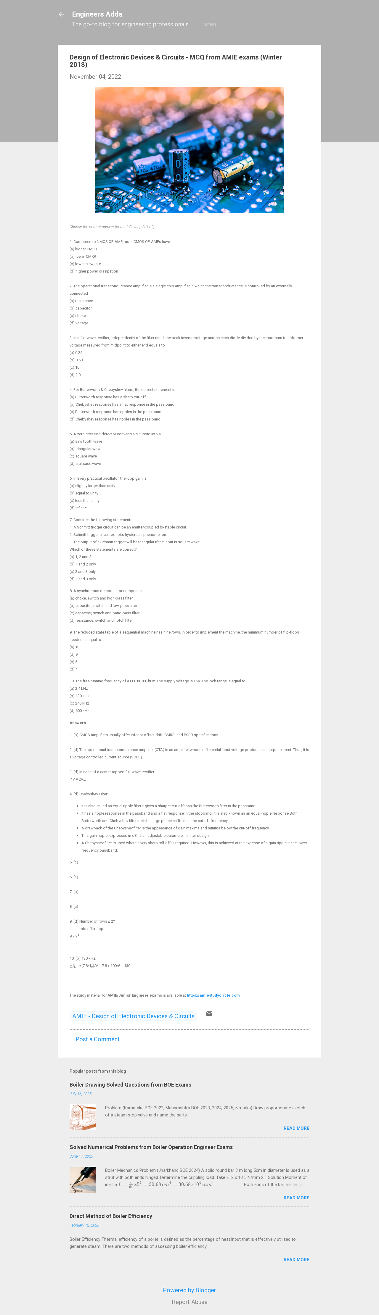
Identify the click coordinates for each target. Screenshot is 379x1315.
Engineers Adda (97, 14)
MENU (209, 25)
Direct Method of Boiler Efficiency (111, 1216)
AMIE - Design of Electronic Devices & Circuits (133, 1016)
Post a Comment (98, 1039)
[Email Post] (209, 1015)
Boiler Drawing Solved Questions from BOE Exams (130, 1085)
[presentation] (166, 1184)
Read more (296, 1128)
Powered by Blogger (189, 1290)
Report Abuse (190, 1302)
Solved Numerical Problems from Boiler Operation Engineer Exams (151, 1147)
